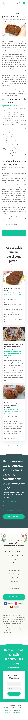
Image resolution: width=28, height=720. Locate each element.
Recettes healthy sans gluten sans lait (14, 22)
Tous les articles (14, 445)
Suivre (10, 603)
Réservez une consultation (14, 597)
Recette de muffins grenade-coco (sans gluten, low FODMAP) (13, 405)
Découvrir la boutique (13, 516)
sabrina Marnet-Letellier (11, 19)
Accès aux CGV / (8, 710)
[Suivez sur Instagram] (16, 603)
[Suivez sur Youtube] (11, 607)
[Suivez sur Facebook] (5, 603)
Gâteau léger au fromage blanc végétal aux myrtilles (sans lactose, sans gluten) (13, 347)
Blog (9, 353)
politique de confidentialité (11, 712)
